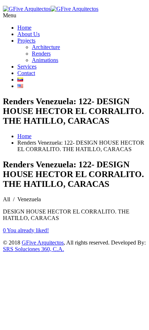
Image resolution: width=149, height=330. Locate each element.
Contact (26, 73)
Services (27, 66)
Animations (45, 60)
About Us (28, 34)
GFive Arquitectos (43, 242)
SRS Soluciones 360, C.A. (33, 249)
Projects (26, 41)
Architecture (46, 47)
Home (24, 28)
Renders (41, 53)
